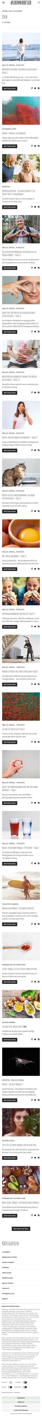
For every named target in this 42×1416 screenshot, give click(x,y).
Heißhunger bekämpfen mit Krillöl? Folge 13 (18, 613)
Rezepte (5, 1299)
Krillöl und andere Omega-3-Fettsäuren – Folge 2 (20, 847)
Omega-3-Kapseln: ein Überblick (14, 133)
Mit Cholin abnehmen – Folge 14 (14, 556)
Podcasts (20, 65)
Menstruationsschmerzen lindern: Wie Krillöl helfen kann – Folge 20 (19, 378)
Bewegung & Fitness (9, 1257)
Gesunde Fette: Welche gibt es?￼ (14, 1026)
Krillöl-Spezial (8, 65)
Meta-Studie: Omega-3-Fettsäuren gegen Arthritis (20, 1202)
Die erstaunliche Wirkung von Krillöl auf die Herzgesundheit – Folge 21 (19, 253)
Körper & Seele (8, 1141)
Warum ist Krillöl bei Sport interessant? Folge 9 (20, 671)
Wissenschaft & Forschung (13, 965)
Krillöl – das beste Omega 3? (12, 1084)
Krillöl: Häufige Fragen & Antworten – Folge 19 (19, 437)
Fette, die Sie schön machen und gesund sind (19, 1145)
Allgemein (6, 1252)
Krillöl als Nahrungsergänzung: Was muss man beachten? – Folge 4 (20, 788)
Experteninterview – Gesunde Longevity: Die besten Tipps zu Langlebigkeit (18, 192)
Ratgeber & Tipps (9, 129)
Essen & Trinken (8, 1022)
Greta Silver (6, 1273)
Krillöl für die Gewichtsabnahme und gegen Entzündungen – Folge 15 (18, 496)
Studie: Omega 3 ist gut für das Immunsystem (19, 969)
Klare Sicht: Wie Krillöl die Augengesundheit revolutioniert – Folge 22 (18, 314)
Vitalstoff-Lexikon (10, 904)
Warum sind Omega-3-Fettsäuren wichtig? (18, 908)
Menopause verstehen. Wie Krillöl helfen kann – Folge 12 (20, 71)
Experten (6, 187)
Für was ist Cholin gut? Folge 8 (13, 729)
